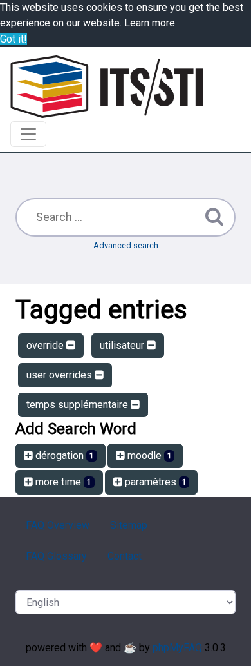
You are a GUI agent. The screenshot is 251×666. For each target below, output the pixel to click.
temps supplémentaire (78, 404)
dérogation (63, 455)
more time (62, 482)
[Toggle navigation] (28, 134)
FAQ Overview (57, 525)
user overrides (60, 375)
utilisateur (123, 345)
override (46, 345)
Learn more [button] (149, 23)
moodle (148, 455)
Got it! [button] (13, 39)
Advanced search (125, 245)
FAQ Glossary (56, 556)
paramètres (154, 482)
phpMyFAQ (177, 648)
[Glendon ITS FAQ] (106, 86)
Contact (124, 556)
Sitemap (128, 525)
